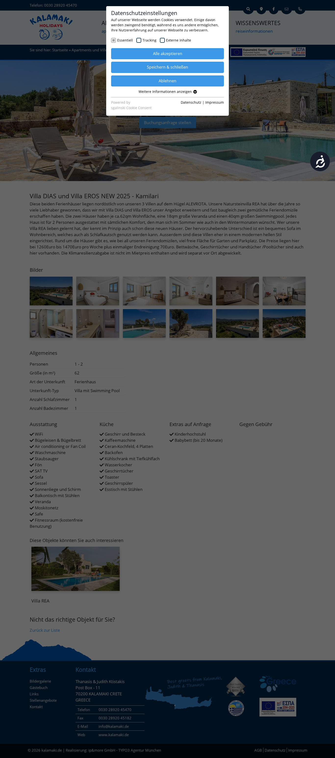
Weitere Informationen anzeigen (166, 91)
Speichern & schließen (167, 67)
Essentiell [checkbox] (125, 40)
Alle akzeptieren (167, 53)
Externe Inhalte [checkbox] (178, 40)
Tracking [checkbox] (149, 40)
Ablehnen (167, 81)
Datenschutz (191, 102)
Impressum (214, 102)
